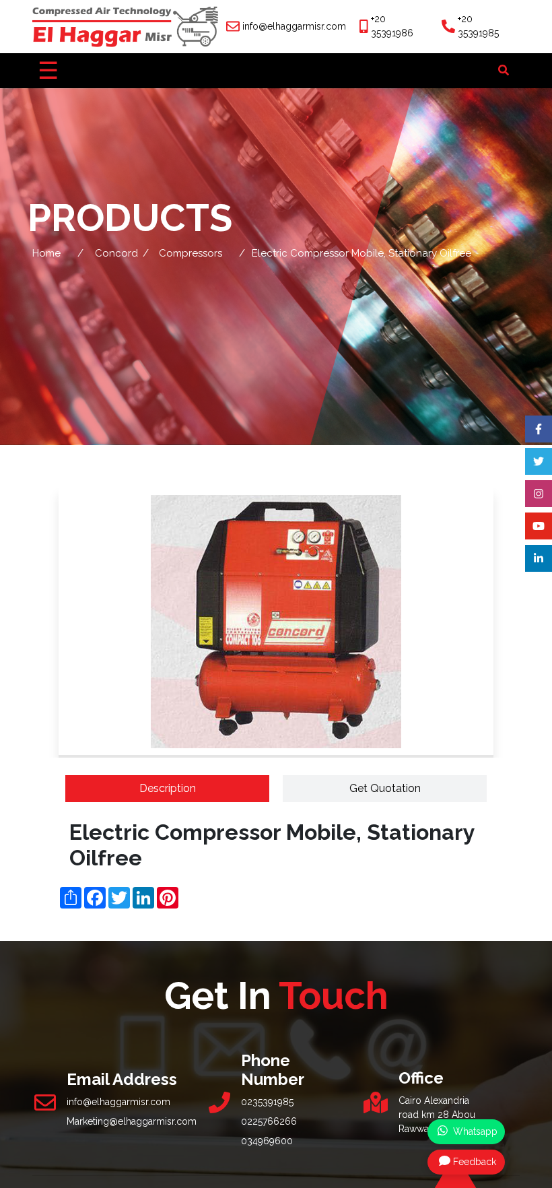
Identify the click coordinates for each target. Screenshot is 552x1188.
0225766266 (269, 1121)
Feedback (474, 1161)
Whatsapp (473, 1131)
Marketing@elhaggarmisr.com (132, 1121)
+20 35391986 (392, 25)
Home (46, 253)
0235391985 (267, 1101)
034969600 (267, 1140)
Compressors (190, 253)
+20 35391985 (478, 25)
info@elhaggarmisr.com (294, 26)
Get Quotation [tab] (385, 788)
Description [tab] (167, 788)
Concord (116, 253)
